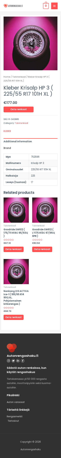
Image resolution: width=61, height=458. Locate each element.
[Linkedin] (18, 361)
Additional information (18, 141)
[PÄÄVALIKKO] (54, 6)
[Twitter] (13, 361)
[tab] (30, 141)
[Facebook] (22, 361)
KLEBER (7, 131)
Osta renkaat (18, 109)
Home (7, 76)
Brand (7, 148)
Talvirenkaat (19, 76)
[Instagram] (8, 361)
